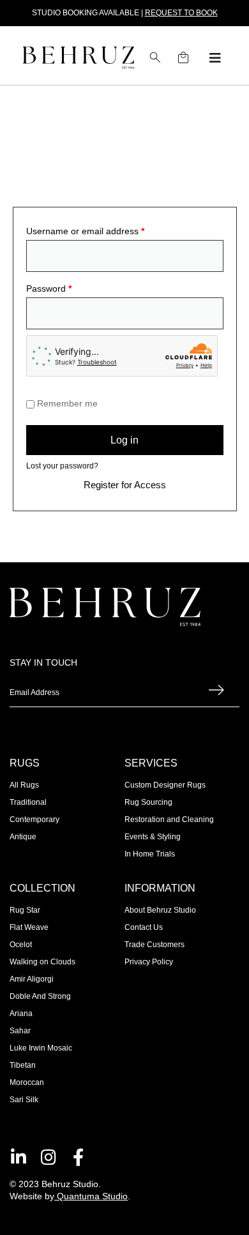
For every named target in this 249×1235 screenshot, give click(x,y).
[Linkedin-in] (18, 1156)
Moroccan (27, 1082)
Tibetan (23, 1065)
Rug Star (25, 910)
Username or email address (85, 231)
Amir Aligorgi (32, 979)
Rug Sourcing (148, 802)
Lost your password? (62, 465)
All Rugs (24, 785)
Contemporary (34, 819)
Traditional (28, 802)
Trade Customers (154, 944)
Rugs (25, 763)
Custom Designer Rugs (165, 785)
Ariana (21, 1013)
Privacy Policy (148, 962)
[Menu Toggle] (215, 58)
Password (49, 288)
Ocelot (21, 944)
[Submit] (216, 693)
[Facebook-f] (78, 1156)
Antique (23, 837)
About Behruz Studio (160, 910)
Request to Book (181, 12)
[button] (155, 57)
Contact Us (143, 927)
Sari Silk (24, 1100)
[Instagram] (48, 1156)
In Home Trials (149, 854)
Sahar (20, 1031)
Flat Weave (29, 927)
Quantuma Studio (92, 1196)
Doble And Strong (40, 996)
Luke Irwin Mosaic (41, 1048)
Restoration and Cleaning (169, 819)
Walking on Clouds (42, 962)
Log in (124, 440)
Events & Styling (152, 837)
